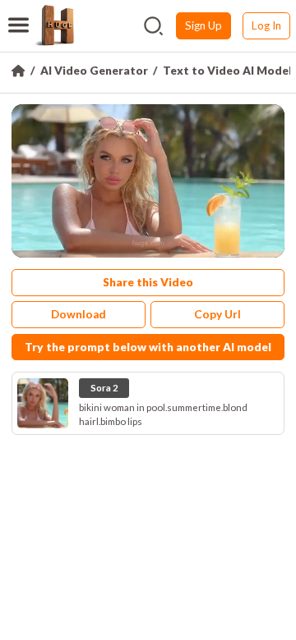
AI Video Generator (94, 70)
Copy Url (217, 314)
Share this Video (148, 282)
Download (78, 314)
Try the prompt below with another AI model (148, 347)
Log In (266, 25)
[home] (54, 25)
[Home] (18, 70)
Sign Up (203, 25)
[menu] (18, 15)
